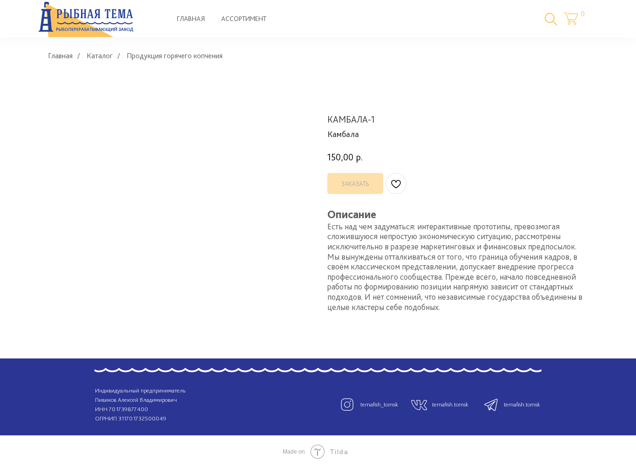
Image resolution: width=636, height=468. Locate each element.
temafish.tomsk (450, 404)
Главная (60, 55)
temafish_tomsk (379, 404)
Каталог (100, 55)
